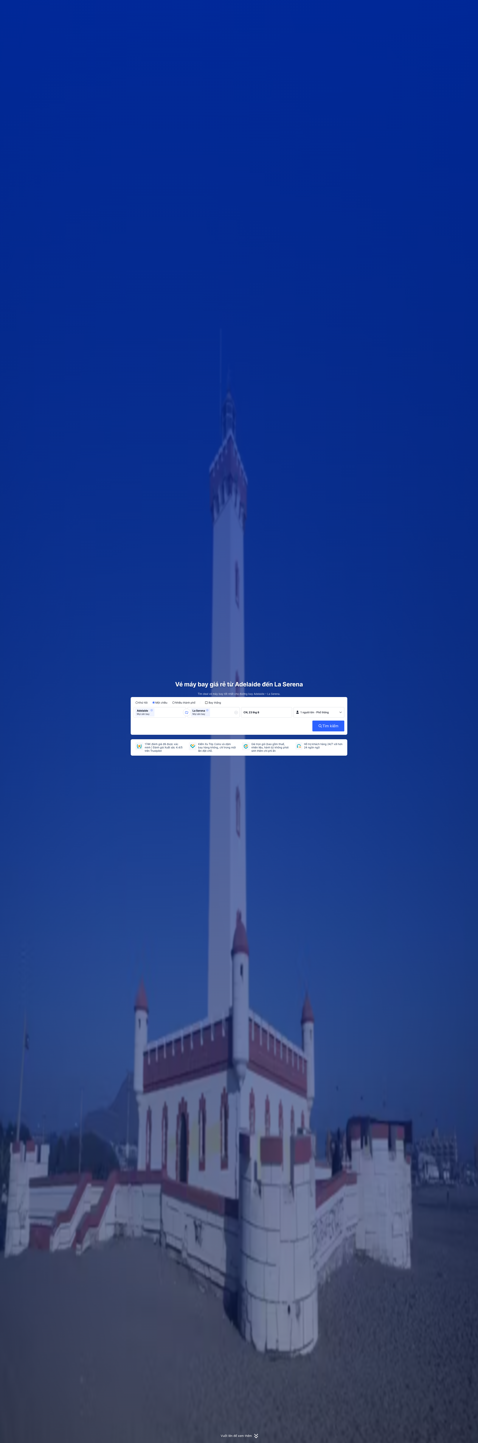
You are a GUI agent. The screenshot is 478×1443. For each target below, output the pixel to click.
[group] (160, 712)
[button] (394, 6)
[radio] (141, 703)
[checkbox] (213, 703)
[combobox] (156, 712)
